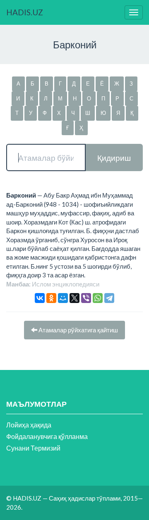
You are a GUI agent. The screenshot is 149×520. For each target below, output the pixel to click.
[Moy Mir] (63, 298)
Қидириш (114, 157)
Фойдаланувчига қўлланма (47, 436)
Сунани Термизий (33, 448)
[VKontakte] (40, 298)
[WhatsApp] (98, 298)
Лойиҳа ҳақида (28, 425)
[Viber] (86, 298)
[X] (74, 298)
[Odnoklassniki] (51, 298)
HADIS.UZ (24, 12)
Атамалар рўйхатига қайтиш (77, 330)
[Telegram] (109, 298)
